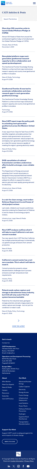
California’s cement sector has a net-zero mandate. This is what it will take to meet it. (18, 262)
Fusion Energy (23, 395)
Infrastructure (6, 188)
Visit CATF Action (8, 399)
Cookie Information (16, 461)
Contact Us (6, 343)
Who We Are (6, 382)
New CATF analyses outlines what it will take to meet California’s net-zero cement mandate (17, 232)
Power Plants (23, 406)
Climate (4, 45)
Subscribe (5, 396)
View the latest (18, 326)
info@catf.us (10, 353)
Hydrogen (22, 414)
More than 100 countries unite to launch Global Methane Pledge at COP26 (16, 30)
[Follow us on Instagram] (18, 466)
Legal (14, 218)
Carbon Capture (24, 387)
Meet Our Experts (8, 384)
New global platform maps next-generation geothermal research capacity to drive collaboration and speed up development (16, 59)
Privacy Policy (29, 461)
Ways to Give (10, 441)
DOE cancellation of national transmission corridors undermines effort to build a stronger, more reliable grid (18, 164)
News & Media (13, 45)
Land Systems (23, 403)
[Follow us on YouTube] (28, 466)
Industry (4, 279)
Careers (4, 390)
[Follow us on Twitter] (13, 466)
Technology (16, 77)
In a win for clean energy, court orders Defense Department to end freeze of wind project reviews (17, 202)
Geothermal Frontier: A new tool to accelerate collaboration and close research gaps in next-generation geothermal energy (16, 92)
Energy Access (24, 392)
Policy (14, 149)
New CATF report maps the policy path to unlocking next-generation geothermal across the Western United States (18, 124)
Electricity (22, 390)
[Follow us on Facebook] (23, 466)
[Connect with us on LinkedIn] (8, 466)
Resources (5, 393)
